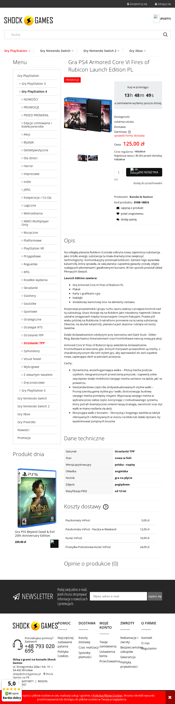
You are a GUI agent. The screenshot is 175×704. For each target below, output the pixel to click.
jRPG (27, 190)
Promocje (24, 438)
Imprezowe (31, 174)
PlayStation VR (34, 248)
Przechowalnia (109, 661)
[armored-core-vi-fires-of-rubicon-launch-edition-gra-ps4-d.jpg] (93, 158)
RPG (26, 272)
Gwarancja (128, 657)
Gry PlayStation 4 (34, 91)
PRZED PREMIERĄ (36, 115)
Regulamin (149, 648)
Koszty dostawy (84, 640)
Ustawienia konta (107, 654)
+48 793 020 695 (40, 648)
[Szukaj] (165, 34)
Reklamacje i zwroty (129, 640)
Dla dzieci (31, 158)
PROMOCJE (31, 107)
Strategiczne (32, 319)
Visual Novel (32, 359)
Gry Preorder (27, 422)
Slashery (30, 296)
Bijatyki (29, 142)
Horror (28, 166)
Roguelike (31, 264)
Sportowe (30, 311)
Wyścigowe (31, 367)
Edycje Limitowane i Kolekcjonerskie (37, 124)
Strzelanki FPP (34, 335)
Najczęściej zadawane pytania (66, 642)
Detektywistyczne (36, 150)
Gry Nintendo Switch (32, 398)
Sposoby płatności (85, 655)
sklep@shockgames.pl (27, 674)
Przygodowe (32, 256)
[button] (128, 208)
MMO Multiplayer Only (35, 223)
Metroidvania (33, 213)
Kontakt (146, 638)
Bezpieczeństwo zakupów (130, 649)
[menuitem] (19, 50)
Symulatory (32, 351)
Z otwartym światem (38, 375)
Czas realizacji (89, 647)
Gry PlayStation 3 (34, 84)
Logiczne (30, 205)
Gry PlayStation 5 (34, 390)
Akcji (27, 134)
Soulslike (30, 304)
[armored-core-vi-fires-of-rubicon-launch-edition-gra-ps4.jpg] (82, 158)
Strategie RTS (33, 327)
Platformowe (33, 240)
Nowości (23, 430)
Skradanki (31, 288)
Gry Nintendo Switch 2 (34, 406)
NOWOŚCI (31, 99)
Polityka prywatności (129, 664)
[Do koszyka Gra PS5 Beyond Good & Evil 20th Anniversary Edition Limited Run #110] (54, 543)
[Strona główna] (28, 20)
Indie (27, 182)
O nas (145, 643)
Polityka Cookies (63, 654)
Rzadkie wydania (36, 280)
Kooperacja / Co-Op (37, 197)
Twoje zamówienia (108, 644)
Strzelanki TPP (34, 343)
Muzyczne (31, 232)
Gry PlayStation (28, 76)
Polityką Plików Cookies (107, 695)
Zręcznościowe (34, 382)
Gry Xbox (24, 414)
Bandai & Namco (141, 197)
